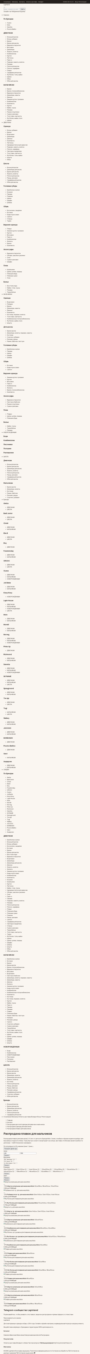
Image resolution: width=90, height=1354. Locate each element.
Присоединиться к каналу (12, 1318)
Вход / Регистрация (80, 2)
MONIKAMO (8, 738)
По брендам (8, 19)
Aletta (6, 503)
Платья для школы (13, 66)
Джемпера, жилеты (13, 489)
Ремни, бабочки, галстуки (15, 341)
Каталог (10, 1122)
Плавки (9, 414)
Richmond (8, 654)
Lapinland (7, 1320)
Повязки (10, 196)
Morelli (6, 624)
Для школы (8, 327)
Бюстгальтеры (12, 286)
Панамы (9, 194)
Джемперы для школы (14, 170)
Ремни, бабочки (12, 493)
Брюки (9, 41)
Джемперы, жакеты (13, 95)
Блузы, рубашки (12, 39)
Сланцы (9, 219)
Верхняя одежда (10, 225)
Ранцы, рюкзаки (12, 178)
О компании (7, 2)
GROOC (7, 561)
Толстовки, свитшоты (14, 116)
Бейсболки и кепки (13, 190)
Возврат (40, 2)
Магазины (15, 2)
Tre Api (6, 698)
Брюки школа (11, 331)
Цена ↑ (26, 1146)
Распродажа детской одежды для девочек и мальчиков (26, 1124)
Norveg (6, 634)
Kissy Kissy (8, 593)
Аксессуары (9, 249)
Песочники (8, 444)
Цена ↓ (31, 1146)
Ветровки (10, 47)
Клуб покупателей (60, 1343)
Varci (5, 754)
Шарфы (9, 200)
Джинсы (9, 97)
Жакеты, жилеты (12, 52)
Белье (6, 282)
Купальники (11, 269)
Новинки (6, 15)
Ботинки (10, 212)
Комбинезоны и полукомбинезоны (18, 319)
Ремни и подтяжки (13, 112)
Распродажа (45, 1335)
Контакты (22, 2)
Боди (6, 436)
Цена (5, 1151)
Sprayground (9, 688)
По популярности (9, 1146)
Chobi (6, 523)
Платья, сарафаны (13, 68)
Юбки (9, 79)
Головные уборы (10, 186)
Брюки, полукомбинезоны (15, 91)
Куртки (9, 56)
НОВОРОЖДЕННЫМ (10, 432)
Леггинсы (10, 58)
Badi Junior (8, 513)
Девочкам (8, 460)
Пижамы (9, 64)
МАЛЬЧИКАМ (9, 85)
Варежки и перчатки (14, 45)
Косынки (10, 192)
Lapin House (8, 600)
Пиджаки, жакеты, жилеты (15, 62)
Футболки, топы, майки (14, 75)
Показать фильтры (10, 1149)
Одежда (7, 126)
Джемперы (10, 49)
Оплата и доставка (31, 2)
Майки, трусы (11, 108)
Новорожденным (30, 1335)
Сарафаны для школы (14, 73)
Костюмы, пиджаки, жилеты (16, 315)
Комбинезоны (11, 54)
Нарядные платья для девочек (17, 145)
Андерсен (8, 761)
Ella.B (6, 533)
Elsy (5, 543)
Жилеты (9, 241)
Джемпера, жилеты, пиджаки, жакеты (19, 333)
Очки (8, 258)
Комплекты (10, 104)
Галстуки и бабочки (13, 402)
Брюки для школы (13, 43)
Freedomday (9, 551)
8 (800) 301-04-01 (68, 2)
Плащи (9, 70)
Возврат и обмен (22, 1343)
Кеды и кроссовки (13, 215)
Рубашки (10, 304)
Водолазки (10, 134)
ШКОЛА (6, 457)
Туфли (9, 221)
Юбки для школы (12, 81)
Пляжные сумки (12, 276)
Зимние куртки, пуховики (15, 99)
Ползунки (7, 448)
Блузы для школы (12, 37)
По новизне (19, 1146)
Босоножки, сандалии (14, 210)
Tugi (5, 708)
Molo (8, 25)
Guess (9, 23)
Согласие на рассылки (26, 1353)
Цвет (5, 1176)
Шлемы (9, 202)
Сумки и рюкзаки (12, 114)
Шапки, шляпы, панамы (14, 272)
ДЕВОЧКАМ (8, 33)
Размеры (7, 1167)
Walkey (6, 718)
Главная (9, 1120)
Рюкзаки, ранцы (12, 339)
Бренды (6, 499)
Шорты (9, 157)
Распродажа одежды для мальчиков (19, 1127)
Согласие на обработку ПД (61, 1351)
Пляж (6, 265)
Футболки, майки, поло (14, 118)
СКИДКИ (6, 770)
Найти (23, 9)
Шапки (9, 77)
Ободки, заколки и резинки (16, 255)
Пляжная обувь (12, 274)
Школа (6, 163)
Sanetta (9, 27)
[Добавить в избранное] (4, 1184)
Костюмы (10, 335)
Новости (69, 1343)
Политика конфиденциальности (41, 1351)
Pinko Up (7, 646)
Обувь (6, 206)
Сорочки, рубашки (13, 337)
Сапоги (9, 217)
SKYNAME (7, 676)
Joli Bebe (7, 583)
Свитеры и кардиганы (14, 151)
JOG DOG (7, 728)
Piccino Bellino (11, 29)
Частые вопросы (33, 1343)
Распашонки (9, 453)
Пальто (9, 60)
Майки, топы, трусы (13, 288)
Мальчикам (8, 483)
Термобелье (11, 292)
